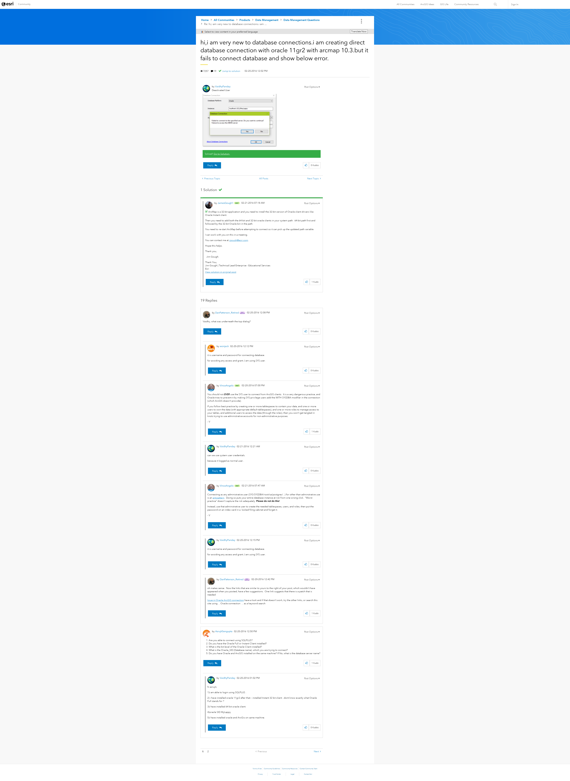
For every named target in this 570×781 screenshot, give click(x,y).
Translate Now (358, 31)
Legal (292, 774)
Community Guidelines (272, 769)
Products (244, 20)
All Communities (405, 4)
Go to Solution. (222, 153)
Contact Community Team (308, 769)
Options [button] (362, 21)
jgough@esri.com (238, 240)
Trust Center (276, 774)
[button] (312, 87)
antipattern (218, 497)
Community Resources (466, 4)
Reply (210, 165)
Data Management (266, 20)
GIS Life (444, 4)
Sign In (514, 4)
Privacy (260, 774)
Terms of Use (257, 769)
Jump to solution (231, 71)
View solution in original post (220, 272)
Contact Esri (308, 774)
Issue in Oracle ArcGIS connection (225, 600)
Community (24, 4)
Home (205, 20)
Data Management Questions (302, 20)
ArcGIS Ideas (427, 4)
